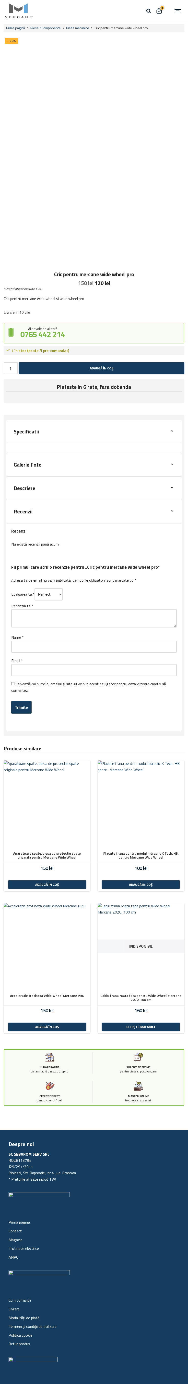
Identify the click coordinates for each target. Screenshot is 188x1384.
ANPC (13, 1257)
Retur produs (19, 1344)
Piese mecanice (77, 27)
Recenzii (23, 511)
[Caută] (148, 10)
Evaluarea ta (23, 594)
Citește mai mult (141, 1026)
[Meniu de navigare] (178, 11)
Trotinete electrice (24, 1248)
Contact (15, 1231)
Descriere (24, 488)
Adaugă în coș (102, 368)
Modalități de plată (24, 1318)
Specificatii (26, 431)
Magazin (16, 1240)
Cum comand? (20, 1300)
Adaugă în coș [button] (47, 884)
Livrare (14, 1309)
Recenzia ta (22, 606)
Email (17, 661)
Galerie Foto (28, 465)
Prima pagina (19, 1222)
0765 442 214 (42, 334)
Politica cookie (20, 1335)
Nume (17, 637)
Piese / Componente (45, 27)
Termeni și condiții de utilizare (33, 1326)
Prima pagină (15, 27)
